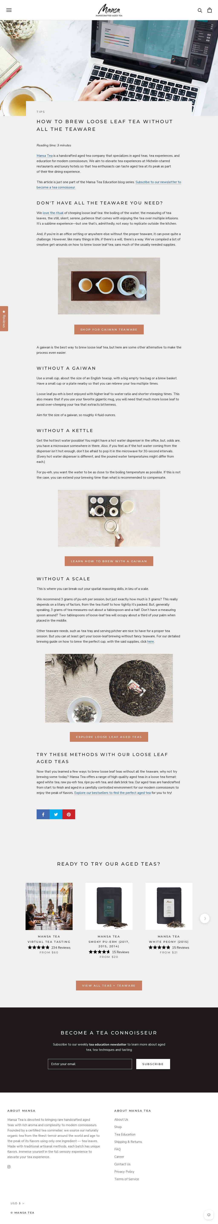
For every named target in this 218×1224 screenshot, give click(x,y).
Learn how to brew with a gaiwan (109, 561)
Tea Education (124, 1134)
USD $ (16, 1203)
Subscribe (153, 1064)
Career (119, 1157)
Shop (118, 1127)
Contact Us (122, 1164)
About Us (121, 1119)
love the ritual (53, 213)
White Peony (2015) (169, 941)
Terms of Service (126, 1179)
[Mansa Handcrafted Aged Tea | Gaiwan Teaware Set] (109, 286)
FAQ (117, 1149)
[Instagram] (8, 1166)
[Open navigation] (8, 10)
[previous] (13, 918)
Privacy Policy (124, 1172)
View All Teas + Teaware (109, 985)
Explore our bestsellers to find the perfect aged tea (112, 793)
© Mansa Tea (22, 1212)
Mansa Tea (45, 156)
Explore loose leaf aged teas (109, 737)
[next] (204, 918)
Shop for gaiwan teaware (109, 329)
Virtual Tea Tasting (49, 941)
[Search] (200, 10)
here (150, 641)
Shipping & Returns (128, 1142)
